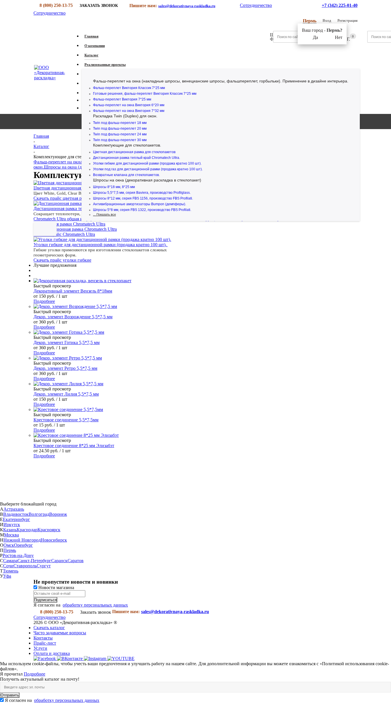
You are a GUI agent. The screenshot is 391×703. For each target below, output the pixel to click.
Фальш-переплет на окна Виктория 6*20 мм (128, 105)
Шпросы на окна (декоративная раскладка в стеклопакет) (147, 180)
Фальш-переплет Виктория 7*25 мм (122, 99)
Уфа (7, 576)
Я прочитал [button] (12, 674)
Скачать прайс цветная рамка (62, 198)
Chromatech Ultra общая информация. (69, 218)
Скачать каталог (49, 627)
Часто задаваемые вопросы (59, 632)
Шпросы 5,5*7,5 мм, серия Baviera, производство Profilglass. (142, 193)
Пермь (9, 550)
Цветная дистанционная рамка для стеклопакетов (134, 152)
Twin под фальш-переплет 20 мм (120, 129)
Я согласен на (52, 700)
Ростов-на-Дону (18, 555)
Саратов (76, 560)
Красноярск (48, 529)
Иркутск (11, 524)
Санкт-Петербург (34, 560)
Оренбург (23, 545)
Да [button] (315, 37)
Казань (10, 529)
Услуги (40, 648)
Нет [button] (338, 37)
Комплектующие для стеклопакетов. (127, 145)
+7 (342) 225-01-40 (340, 5)
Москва (11, 534)
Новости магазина (55, 587)
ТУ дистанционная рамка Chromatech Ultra (75, 229)
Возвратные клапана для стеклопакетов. (126, 175)
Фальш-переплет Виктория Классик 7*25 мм (129, 88)
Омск (8, 545)
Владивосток (16, 514)
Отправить (10, 695)
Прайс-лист (44, 643)
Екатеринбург (16, 519)
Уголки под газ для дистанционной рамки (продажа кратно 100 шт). (148, 169)
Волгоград (39, 514)
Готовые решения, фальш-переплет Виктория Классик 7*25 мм (144, 94)
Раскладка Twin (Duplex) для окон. (125, 116)
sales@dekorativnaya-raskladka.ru (186, 6)
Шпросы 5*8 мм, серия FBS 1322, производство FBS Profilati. (142, 210)
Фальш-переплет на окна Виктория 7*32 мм (128, 111)
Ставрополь (25, 565)
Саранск (59, 560)
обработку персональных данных (95, 605)
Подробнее (44, 301)
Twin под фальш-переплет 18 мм (120, 123)
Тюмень (10, 570)
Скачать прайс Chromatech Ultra (64, 234)
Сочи (8, 565)
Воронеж (58, 514)
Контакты (43, 637)
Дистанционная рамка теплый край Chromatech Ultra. (136, 158)
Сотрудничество (256, 5)
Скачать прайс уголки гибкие (62, 260)
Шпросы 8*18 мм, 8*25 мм (114, 187)
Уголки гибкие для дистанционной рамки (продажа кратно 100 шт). (147, 163)
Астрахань (13, 509)
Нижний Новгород (22, 540)
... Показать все (104, 214)
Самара (10, 560)
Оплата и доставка (51, 653)
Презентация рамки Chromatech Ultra (69, 224)
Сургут (44, 565)
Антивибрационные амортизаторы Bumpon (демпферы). (139, 204)
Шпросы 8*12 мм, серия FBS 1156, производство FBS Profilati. (143, 198)
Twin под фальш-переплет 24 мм (120, 134)
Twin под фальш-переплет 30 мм (120, 140)
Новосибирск (54, 540)
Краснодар (27, 529)
